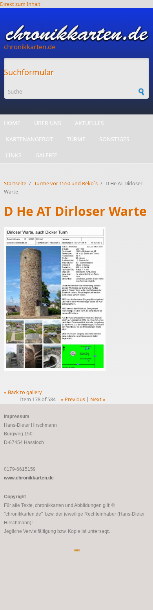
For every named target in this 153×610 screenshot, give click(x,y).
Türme (76, 139)
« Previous (73, 399)
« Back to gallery (23, 392)
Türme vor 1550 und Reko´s (66, 183)
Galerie (46, 155)
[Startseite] (76, 33)
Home (12, 123)
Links (14, 155)
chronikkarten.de (29, 46)
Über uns (47, 123)
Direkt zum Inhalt (20, 3)
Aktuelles (89, 123)
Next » (98, 399)
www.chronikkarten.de (29, 478)
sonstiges (114, 139)
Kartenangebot (29, 139)
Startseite (15, 183)
